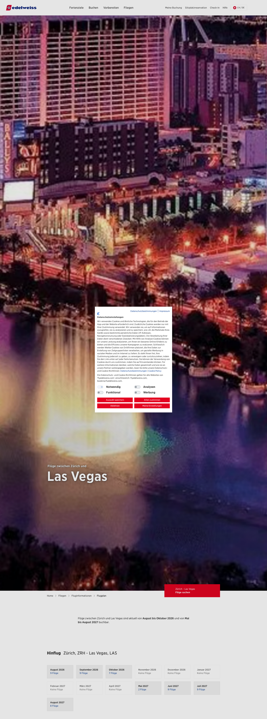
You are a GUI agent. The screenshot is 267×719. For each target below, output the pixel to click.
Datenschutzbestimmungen (143, 311)
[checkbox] (137, 386)
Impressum (164, 311)
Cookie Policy (154, 371)
